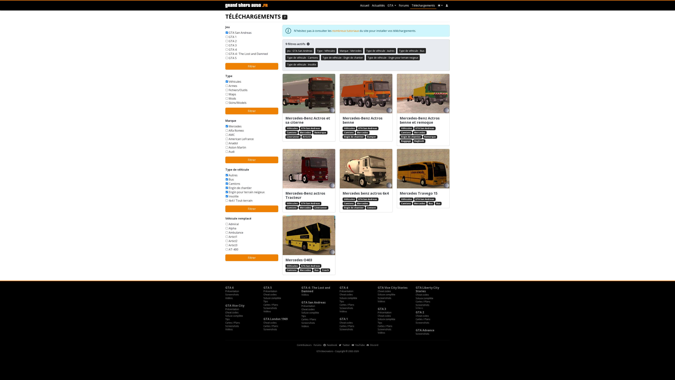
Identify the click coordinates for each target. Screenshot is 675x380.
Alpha (232, 228)
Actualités (378, 5)
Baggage (406, 141)
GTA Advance (425, 330)
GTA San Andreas (240, 33)
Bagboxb (419, 141)
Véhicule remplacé (238, 218)
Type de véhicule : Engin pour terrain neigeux (393, 57)
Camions (234, 184)
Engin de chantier (240, 188)
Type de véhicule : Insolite (301, 64)
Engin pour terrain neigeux (247, 192)
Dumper (371, 136)
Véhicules (235, 82)
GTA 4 (233, 50)
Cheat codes (270, 294)
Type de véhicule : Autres (380, 50)
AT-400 (233, 249)
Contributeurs (304, 345)
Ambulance (236, 233)
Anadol (233, 143)
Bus (231, 179)
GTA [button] (391, 5)
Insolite (234, 196)
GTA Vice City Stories (392, 288)
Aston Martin (237, 147)
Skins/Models (237, 103)
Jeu (227, 27)
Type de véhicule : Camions (302, 57)
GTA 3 (233, 45)
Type (228, 76)
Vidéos (229, 298)
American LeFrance (241, 139)
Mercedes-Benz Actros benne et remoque (420, 120)
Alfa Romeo (236, 130)
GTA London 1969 (275, 319)
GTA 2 (233, 41)
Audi (231, 152)
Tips (265, 301)
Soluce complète (272, 298)
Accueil (364, 5)
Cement (371, 207)
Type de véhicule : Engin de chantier (343, 57)
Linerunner (293, 136)
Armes (233, 86)
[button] (447, 5)
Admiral (234, 224)
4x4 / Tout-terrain (240, 200)
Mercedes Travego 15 (419, 193)
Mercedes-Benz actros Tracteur (305, 195)
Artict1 (233, 237)
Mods (232, 98)
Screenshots (232, 294)
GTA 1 (233, 37)
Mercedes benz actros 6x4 (366, 193)
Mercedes (235, 126)
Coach (325, 270)
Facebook (331, 345)
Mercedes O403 (298, 260)
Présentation (232, 291)
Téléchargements (423, 5)
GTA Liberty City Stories (427, 289)
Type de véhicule (237, 170)
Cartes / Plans (270, 304)
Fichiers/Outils (238, 90)
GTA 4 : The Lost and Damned (248, 54)
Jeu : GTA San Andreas (299, 50)
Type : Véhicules (326, 50)
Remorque (320, 132)
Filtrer (252, 66)
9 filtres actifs (295, 44)
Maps (232, 94)
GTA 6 (229, 288)
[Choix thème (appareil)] (440, 5)
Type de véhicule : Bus (411, 50)
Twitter (346, 345)
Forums (404, 5)
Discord (374, 345)
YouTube (360, 345)
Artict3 (233, 245)
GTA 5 (233, 58)
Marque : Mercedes (351, 50)
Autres (233, 175)
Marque (230, 121)
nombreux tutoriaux (345, 31)
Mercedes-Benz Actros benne (362, 120)
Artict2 (233, 241)
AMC (232, 135)
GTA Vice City (234, 306)
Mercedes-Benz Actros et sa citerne (307, 120)
